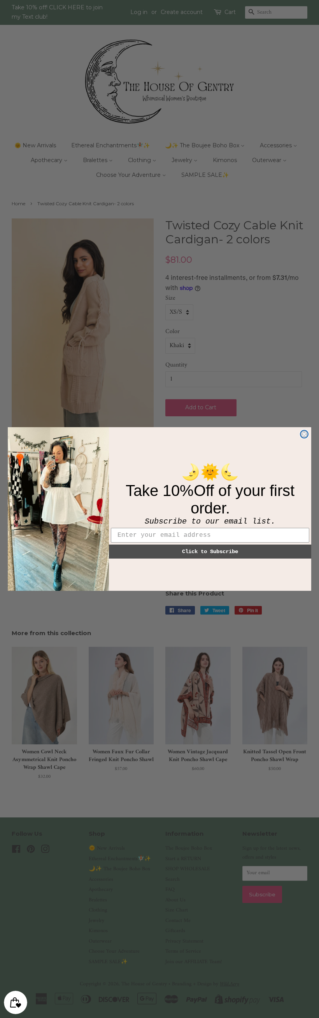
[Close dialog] (304, 434)
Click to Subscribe (210, 551)
